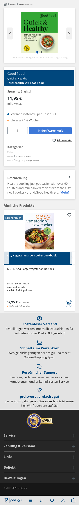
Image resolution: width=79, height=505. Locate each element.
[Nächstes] (69, 33)
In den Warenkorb (50, 131)
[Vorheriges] (10, 33)
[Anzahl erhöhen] (24, 130)
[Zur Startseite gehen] (13, 500)
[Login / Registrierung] (63, 500)
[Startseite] (5, 4)
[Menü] (30, 500)
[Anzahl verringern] (11, 130)
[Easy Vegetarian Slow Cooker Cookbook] (39, 231)
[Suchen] (41, 500)
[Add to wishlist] (69, 215)
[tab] (39, 184)
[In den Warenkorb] (68, 303)
